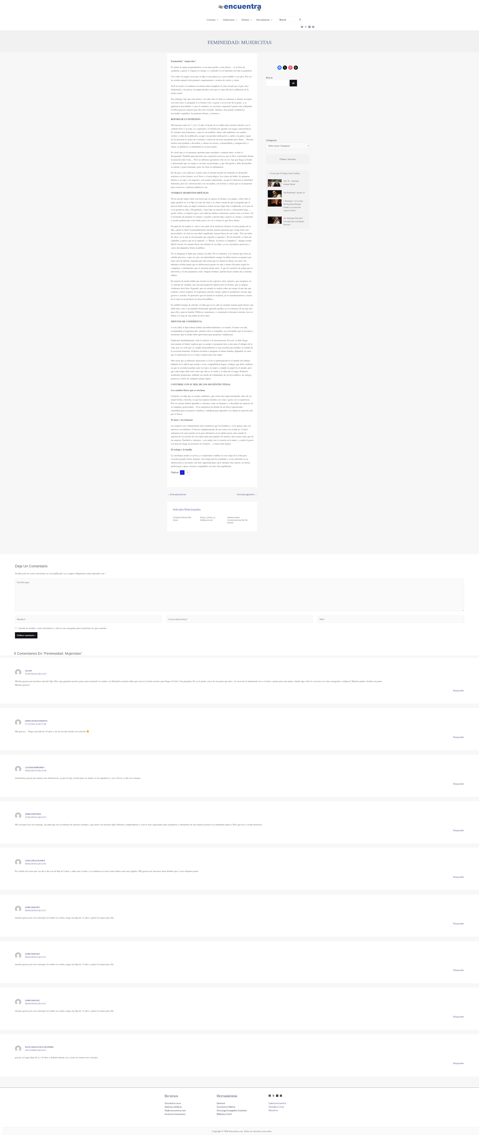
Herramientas (263, 19)
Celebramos (228, 19)
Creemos (211, 19)
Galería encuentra (277, 1103)
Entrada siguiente (247, 494)
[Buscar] (300, 20)
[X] (306, 27)
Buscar (269, 77)
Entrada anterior (176, 494)
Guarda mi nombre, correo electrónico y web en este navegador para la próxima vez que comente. (62, 628)
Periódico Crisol (276, 1106)
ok (293, 83)
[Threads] (309, 27)
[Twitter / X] (273, 1096)
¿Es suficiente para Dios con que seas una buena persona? (293, 221)
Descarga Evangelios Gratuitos (232, 1110)
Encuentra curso (173, 1103)
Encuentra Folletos (226, 1106)
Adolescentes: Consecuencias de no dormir (237, 520)
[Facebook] (302, 27)
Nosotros (273, 1110)
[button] (217, 20)
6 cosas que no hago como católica (285, 173)
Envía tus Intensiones (175, 1114)
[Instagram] (313, 27)
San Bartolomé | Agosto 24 (294, 192)
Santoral (221, 1103)
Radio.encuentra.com (175, 1110)
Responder (458, 690)
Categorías (271, 140)
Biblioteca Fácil (224, 1114)
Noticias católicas (173, 1106)
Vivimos (245, 19)
